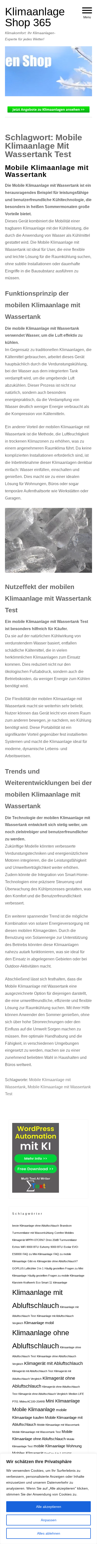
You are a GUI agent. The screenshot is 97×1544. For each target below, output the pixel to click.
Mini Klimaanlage (63, 1401)
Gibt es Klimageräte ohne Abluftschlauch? (53, 1261)
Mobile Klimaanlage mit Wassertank (47, 171)
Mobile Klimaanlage (33, 1409)
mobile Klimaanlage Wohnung (58, 1446)
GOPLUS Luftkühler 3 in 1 (28, 1268)
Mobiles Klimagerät (27, 1453)
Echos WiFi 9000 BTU (25, 1246)
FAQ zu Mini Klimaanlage (37, 1254)
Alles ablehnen (48, 1533)
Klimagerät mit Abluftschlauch (53, 1363)
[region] (48, 1498)
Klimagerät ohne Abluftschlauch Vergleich (43, 1393)
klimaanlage (60, 1282)
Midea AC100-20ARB (32, 1401)
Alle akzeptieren (48, 1507)
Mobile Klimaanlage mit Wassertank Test (36, 1431)
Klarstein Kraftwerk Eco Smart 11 (32, 1282)
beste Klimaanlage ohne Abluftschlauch (35, 1225)
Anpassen (48, 1520)
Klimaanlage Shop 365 (35, 16)
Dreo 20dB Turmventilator (61, 1239)
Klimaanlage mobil (39, 1323)
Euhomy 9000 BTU (51, 1246)
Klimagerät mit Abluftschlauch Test (32, 1371)
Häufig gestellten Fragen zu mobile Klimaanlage (56, 1275)
